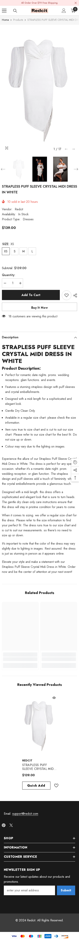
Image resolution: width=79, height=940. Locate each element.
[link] (20, 659)
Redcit (19, 209)
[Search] (15, 10)
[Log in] (64, 10)
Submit (66, 890)
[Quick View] (54, 698)
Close (75, 3)
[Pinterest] (3, 825)
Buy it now (39, 307)
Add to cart (30, 295)
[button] (66, 149)
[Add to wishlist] (66, 295)
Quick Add (36, 785)
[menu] (4, 10)
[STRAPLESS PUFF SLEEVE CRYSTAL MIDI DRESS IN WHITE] (39, 725)
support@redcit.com (25, 813)
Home (5, 20)
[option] (39, 89)
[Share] (74, 295)
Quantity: (8, 275)
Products (18, 20)
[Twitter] (11, 825)
